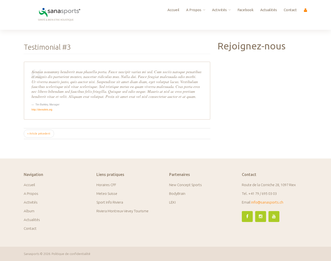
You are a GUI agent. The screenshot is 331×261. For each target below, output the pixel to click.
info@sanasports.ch (267, 202)
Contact (290, 10)
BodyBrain (177, 193)
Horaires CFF (106, 185)
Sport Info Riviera (109, 202)
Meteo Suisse (106, 193)
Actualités (268, 10)
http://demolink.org (42, 109)
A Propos (193, 10)
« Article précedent (38, 133)
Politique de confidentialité (71, 253)
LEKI (172, 202)
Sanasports (31, 253)
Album (29, 211)
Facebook (245, 10)
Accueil (173, 10)
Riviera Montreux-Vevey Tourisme (122, 211)
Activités (219, 10)
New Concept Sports (185, 185)
